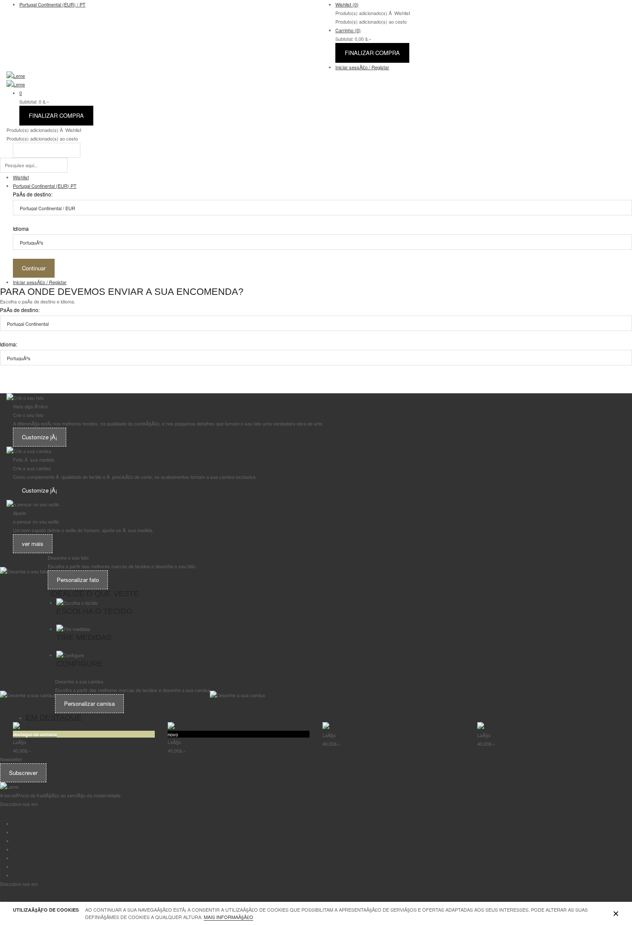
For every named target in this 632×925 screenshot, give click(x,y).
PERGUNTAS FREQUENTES (44, 840)
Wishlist (347, 4)
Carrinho (348, 30)
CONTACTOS (28, 823)
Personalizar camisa (89, 703)
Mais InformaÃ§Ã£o (228, 916)
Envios (20, 875)
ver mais (32, 543)
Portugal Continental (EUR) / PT (52, 4)
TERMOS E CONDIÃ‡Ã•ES (42, 832)
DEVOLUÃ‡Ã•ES (31, 858)
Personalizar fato (78, 580)
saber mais (68, 620)
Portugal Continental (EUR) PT (45, 185)
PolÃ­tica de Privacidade (37, 866)
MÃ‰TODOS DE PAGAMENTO (46, 849)
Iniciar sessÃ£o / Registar (362, 67)
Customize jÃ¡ (39, 437)
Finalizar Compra (372, 53)
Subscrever (23, 773)
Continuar (34, 268)
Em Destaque (54, 717)
